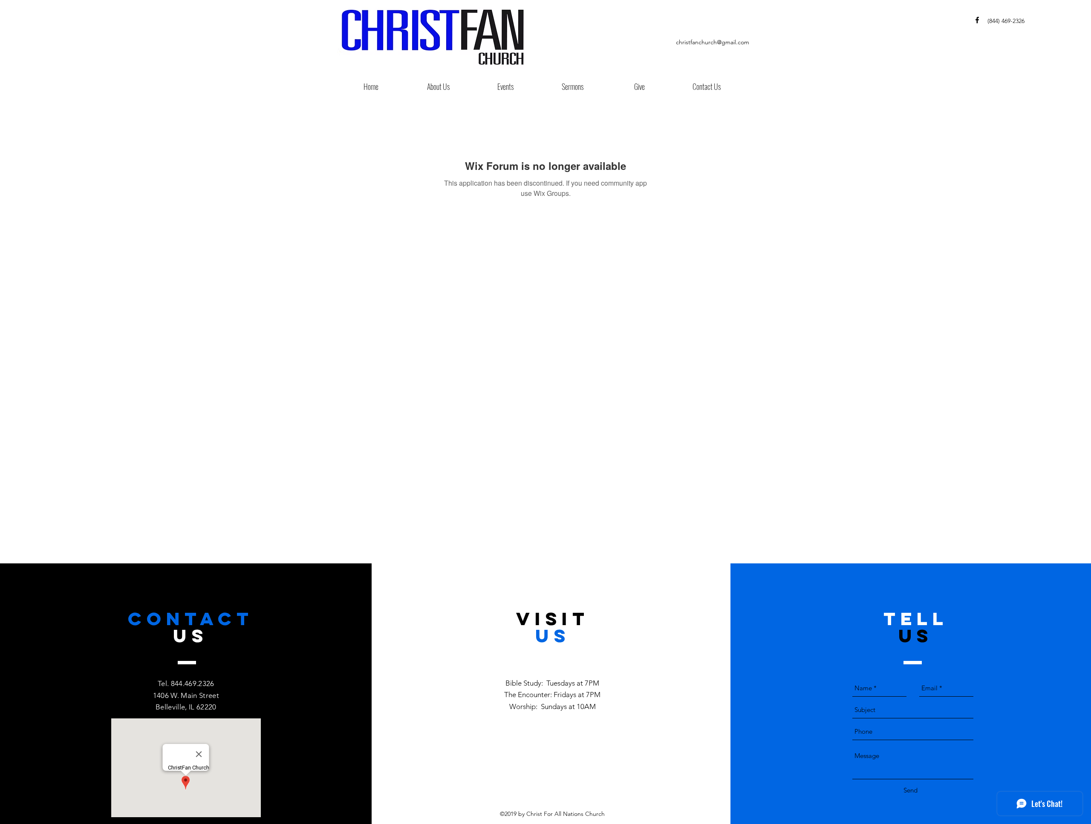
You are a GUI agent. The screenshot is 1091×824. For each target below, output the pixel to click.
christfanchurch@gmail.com (712, 42)
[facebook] (977, 20)
